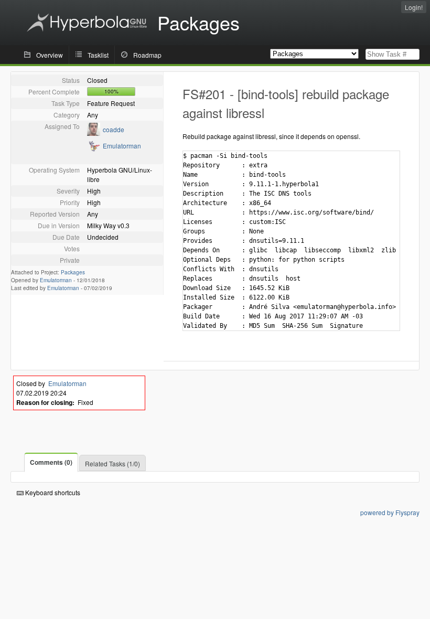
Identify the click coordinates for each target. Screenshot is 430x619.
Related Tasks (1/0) (112, 463)
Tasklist (98, 54)
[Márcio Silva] (93, 133)
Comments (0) (51, 462)
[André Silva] (93, 149)
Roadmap (147, 54)
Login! (414, 7)
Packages (73, 272)
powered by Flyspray (390, 512)
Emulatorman (122, 145)
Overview (49, 54)
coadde (113, 129)
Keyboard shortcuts (52, 492)
